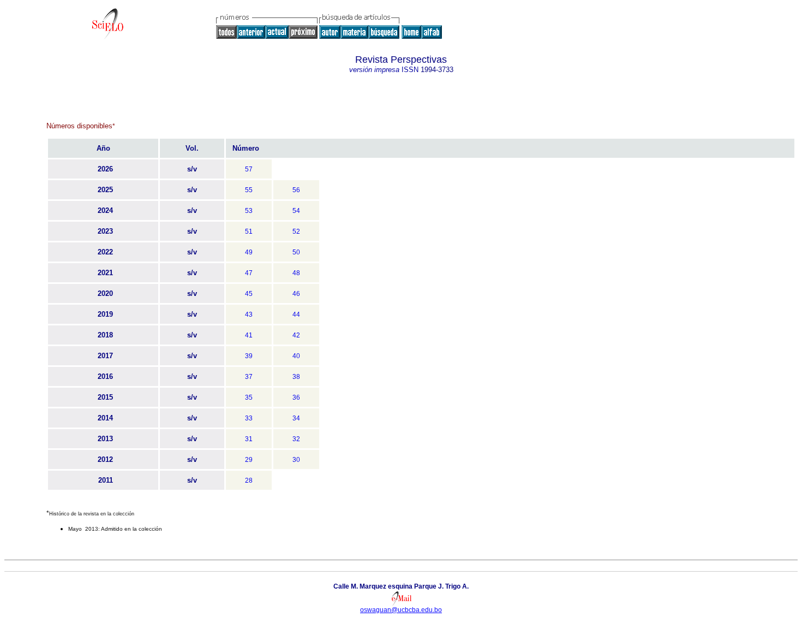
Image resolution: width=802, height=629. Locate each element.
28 (249, 480)
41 (249, 335)
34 (296, 418)
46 (296, 294)
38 (296, 377)
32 (296, 439)
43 (249, 314)
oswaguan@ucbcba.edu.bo (401, 610)
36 (296, 397)
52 (296, 231)
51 (249, 231)
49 (249, 252)
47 (249, 273)
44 (296, 314)
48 (296, 273)
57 (249, 169)
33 (249, 418)
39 (249, 356)
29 (249, 460)
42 (296, 335)
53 (249, 211)
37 (249, 377)
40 (296, 356)
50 (296, 252)
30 (296, 460)
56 (296, 190)
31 (249, 439)
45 (249, 294)
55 (249, 190)
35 (249, 397)
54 (296, 211)
